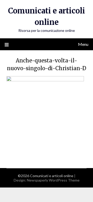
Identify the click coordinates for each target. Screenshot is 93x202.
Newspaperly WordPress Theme (53, 180)
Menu (83, 44)
